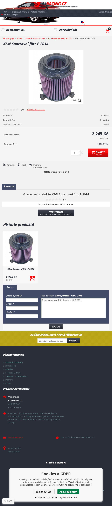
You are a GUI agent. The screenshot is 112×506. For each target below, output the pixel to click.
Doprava (9, 379)
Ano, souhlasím (68, 491)
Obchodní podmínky (14, 362)
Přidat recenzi (56, 213)
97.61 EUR (104, 138)
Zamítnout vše (43, 491)
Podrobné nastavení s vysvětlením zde (56, 497)
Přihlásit (46, 24)
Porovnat (10, 165)
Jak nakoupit (10, 365)
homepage (10, 38)
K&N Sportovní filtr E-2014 (20, 268)
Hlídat (23, 165)
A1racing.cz (56, 4)
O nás (7, 383)
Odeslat (73, 340)
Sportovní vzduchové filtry (35, 39)
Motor (19, 39)
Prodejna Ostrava (13, 372)
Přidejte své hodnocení (36, 110)
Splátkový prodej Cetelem (16, 376)
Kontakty (9, 369)
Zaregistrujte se (105, 12)
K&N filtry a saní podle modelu (60, 39)
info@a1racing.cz (11, 14)
